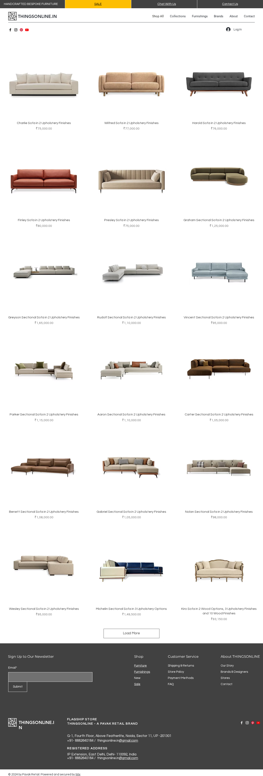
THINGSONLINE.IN (37, 16)
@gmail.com (128, 740)
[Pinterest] (21, 30)
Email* (12, 667)
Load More (131, 633)
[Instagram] (16, 30)
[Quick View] (44, 77)
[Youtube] (27, 30)
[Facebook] (10, 30)
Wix (77, 774)
